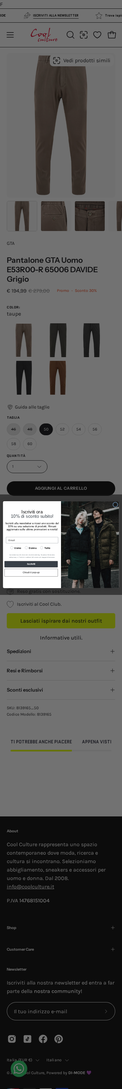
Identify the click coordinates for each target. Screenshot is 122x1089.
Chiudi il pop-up (31, 572)
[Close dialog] (115, 504)
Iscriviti (31, 564)
